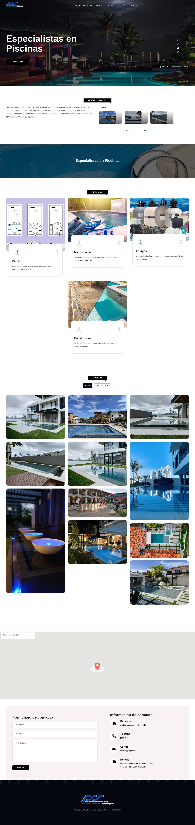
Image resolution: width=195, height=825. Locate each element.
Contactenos (17, 62)
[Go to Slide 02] (178, 44)
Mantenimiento (83, 252)
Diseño (16, 261)
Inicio (77, 5)
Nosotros (87, 5)
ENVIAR (20, 768)
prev (162, 66)
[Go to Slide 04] (178, 52)
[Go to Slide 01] (178, 40)
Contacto (133, 5)
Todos (87, 386)
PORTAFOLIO (102, 386)
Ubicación (121, 5)
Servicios (99, 5)
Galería (110, 5)
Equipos (141, 251)
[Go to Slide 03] (178, 48)
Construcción (83, 338)
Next (186, 66)
